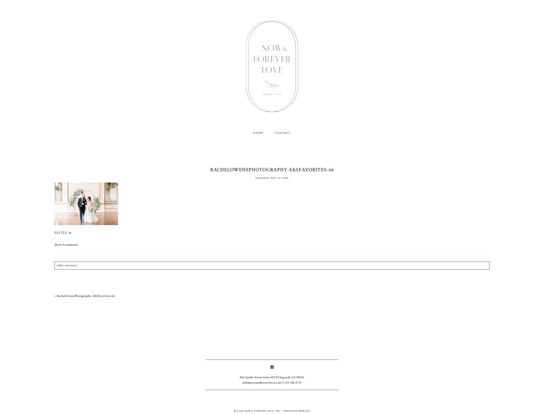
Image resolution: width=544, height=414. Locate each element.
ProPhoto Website (297, 411)
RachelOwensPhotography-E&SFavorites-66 (86, 296)
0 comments (66, 245)
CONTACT (282, 132)
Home (258, 132)
